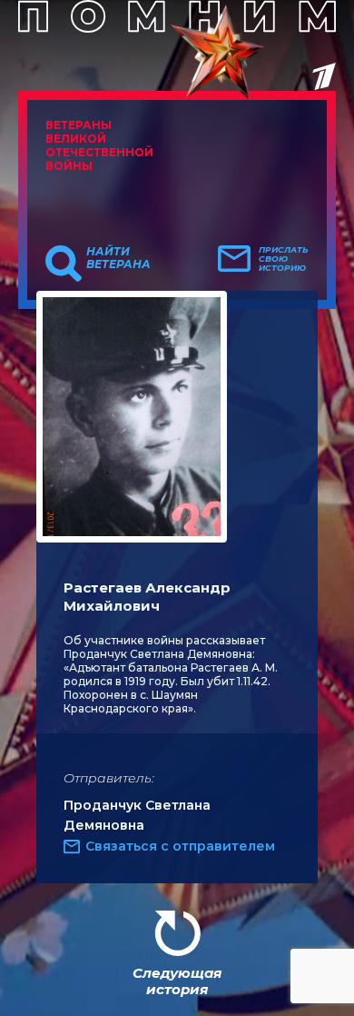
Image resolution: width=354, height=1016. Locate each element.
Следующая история (177, 981)
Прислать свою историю (284, 259)
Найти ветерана (118, 258)
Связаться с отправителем (180, 846)
